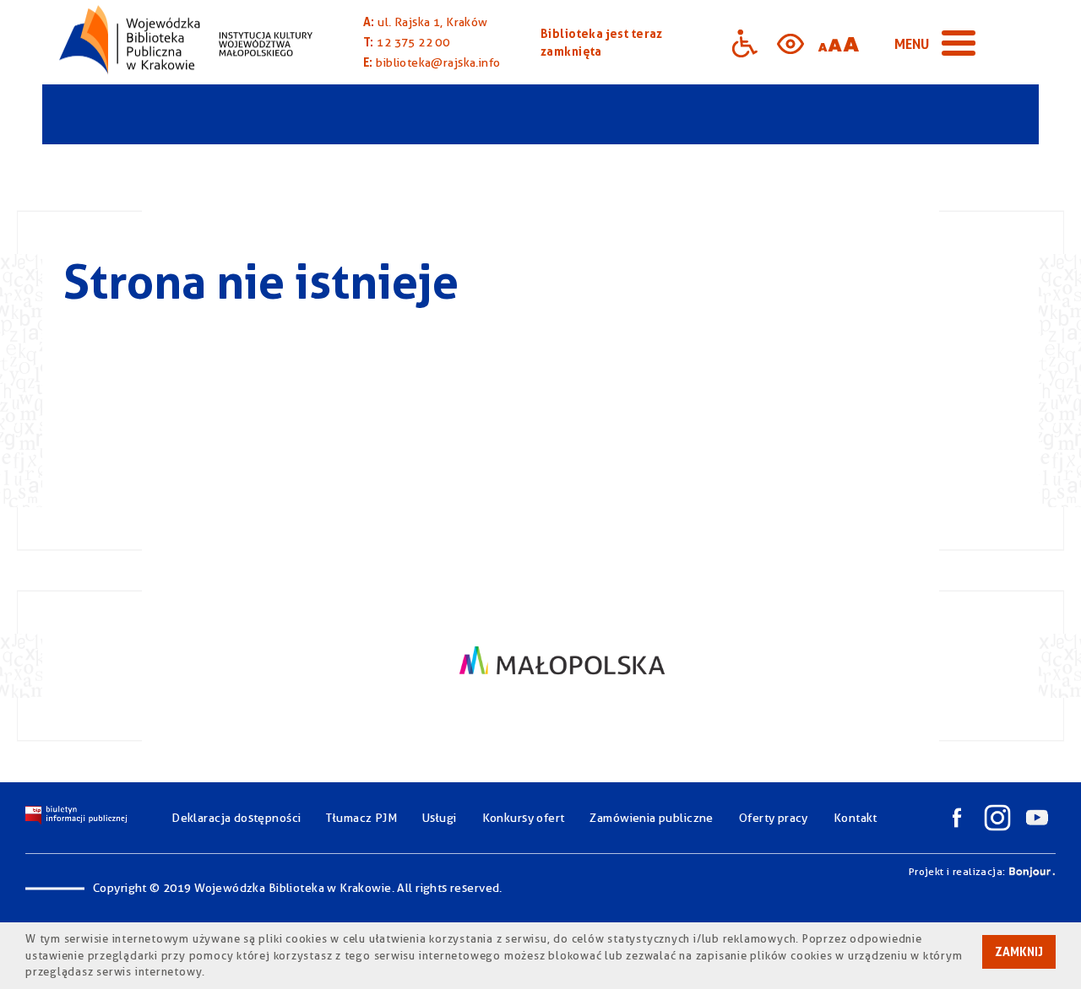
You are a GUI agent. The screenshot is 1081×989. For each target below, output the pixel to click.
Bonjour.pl (1032, 872)
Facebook (957, 818)
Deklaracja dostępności (236, 817)
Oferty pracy (773, 817)
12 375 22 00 (413, 42)
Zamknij (1019, 951)
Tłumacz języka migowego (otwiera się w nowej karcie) (888, 42)
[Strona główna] (185, 42)
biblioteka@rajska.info (438, 62)
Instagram (997, 818)
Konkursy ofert (523, 817)
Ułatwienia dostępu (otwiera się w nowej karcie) (745, 42)
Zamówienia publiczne (651, 817)
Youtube (1037, 818)
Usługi (439, 817)
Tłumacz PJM (361, 817)
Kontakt (855, 817)
